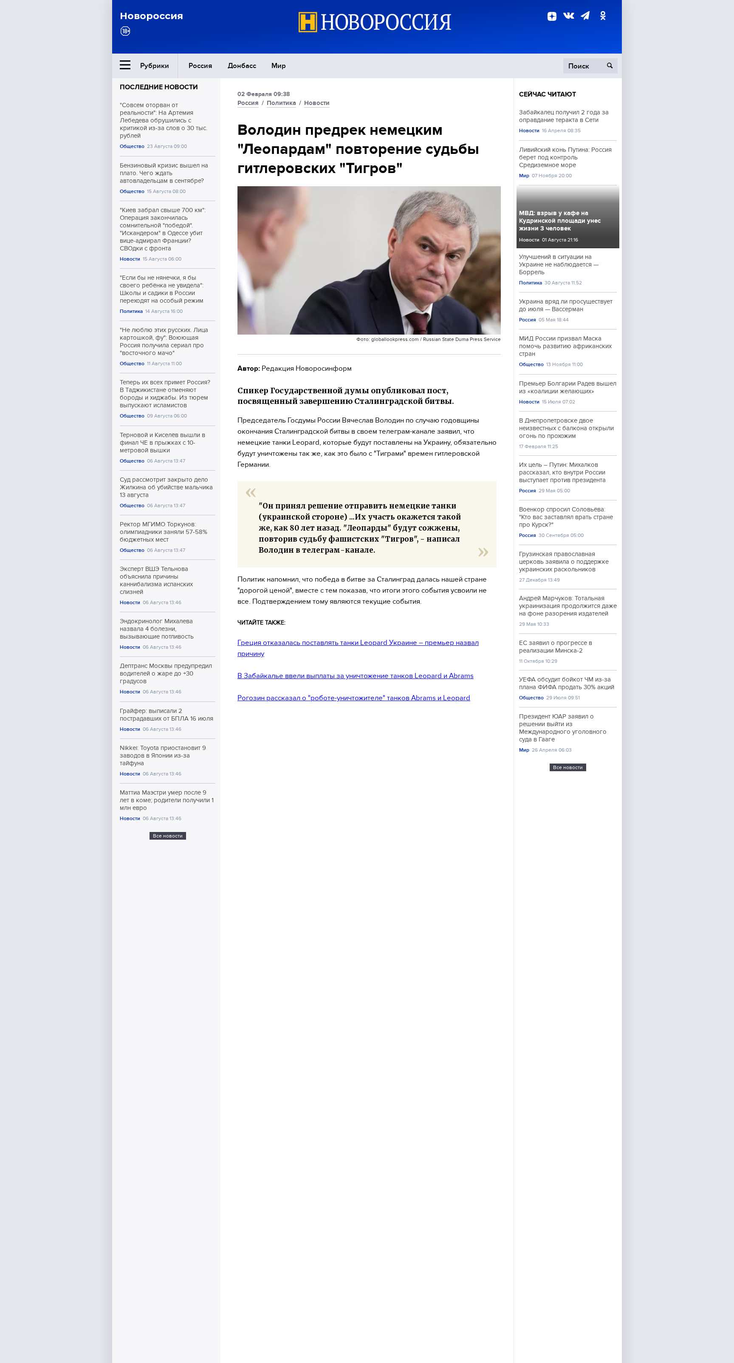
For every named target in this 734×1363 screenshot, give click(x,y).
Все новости (168, 836)
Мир (278, 66)
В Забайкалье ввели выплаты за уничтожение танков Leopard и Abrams (355, 676)
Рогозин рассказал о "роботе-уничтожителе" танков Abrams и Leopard (353, 698)
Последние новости (159, 87)
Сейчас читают (547, 94)
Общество (132, 146)
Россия (200, 66)
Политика (131, 311)
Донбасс (242, 66)
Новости (130, 259)
